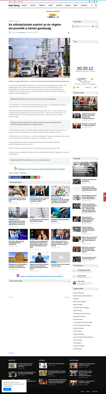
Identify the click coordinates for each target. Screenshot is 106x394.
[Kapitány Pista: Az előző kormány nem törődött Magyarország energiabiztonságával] (77, 115)
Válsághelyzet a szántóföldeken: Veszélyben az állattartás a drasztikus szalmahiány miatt (18, 266)
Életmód (84, 5)
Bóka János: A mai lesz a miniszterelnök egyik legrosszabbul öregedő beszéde (89, 250)
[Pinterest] (35, 177)
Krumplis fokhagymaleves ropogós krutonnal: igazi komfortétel (25, 365)
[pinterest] (96, 1)
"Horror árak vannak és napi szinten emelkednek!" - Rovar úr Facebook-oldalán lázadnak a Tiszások (60, 243)
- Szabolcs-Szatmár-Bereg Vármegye (83, 337)
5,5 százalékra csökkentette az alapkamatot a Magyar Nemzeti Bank (17, 199)
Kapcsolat (20, 1)
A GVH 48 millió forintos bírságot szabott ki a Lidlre (60, 265)
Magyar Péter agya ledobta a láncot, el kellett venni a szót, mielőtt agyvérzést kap (89, 239)
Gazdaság (16, 21)
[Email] (38, 177)
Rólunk (15, 1)
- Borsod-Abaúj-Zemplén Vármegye (82, 295)
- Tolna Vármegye (77, 340)
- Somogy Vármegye (78, 334)
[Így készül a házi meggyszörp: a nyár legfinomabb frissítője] (13, 374)
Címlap (10, 1)
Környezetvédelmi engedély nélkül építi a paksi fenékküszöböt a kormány (88, 229)
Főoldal (11, 21)
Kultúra (59, 5)
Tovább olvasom (7, 385)
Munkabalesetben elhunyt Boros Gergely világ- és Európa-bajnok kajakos (89, 197)
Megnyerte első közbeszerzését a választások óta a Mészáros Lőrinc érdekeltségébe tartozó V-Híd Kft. (39, 267)
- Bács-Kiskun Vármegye (79, 301)
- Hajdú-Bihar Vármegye (79, 316)
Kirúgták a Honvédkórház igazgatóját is (89, 180)
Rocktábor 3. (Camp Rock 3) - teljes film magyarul (89, 124)
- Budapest (76, 298)
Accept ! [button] (7, 389)
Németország (23, 173)
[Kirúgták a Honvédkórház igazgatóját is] (77, 181)
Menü (75, 5)
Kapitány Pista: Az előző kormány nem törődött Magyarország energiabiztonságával (39, 199)
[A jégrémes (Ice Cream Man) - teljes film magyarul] (73, 365)
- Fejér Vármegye (77, 310)
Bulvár (67, 5)
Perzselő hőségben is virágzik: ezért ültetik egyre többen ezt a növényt (57, 372)
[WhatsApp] (32, 177)
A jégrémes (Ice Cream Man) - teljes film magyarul (87, 364)
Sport (50, 5)
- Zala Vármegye (77, 348)
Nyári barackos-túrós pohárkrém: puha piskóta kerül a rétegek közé (27, 381)
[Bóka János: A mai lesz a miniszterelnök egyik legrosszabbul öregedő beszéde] (77, 249)
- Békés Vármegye (78, 304)
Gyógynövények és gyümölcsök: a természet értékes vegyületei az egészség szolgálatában (57, 381)
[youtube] (94, 1)
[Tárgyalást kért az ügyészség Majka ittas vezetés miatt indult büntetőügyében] (77, 219)
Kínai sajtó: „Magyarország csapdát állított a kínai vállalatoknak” (16, 243)
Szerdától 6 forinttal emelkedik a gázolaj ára (60, 220)
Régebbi (67, 297)
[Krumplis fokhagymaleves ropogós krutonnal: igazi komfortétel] (13, 365)
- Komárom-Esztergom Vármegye (82, 325)
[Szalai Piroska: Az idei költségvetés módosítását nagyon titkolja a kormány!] (77, 189)
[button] (92, 5)
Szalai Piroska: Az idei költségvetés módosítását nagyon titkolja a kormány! (89, 188)
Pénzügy (42, 5)
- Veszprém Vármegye (79, 346)
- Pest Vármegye (77, 331)
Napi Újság (14, 5)
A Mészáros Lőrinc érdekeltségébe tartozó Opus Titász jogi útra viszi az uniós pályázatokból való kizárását (17, 222)
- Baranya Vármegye (78, 293)
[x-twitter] (91, 1)
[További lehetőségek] (41, 177)
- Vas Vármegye (77, 343)
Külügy (32, 5)
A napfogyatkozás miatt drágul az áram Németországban (39, 220)
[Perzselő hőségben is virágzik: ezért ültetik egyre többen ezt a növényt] (43, 373)
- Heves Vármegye (78, 319)
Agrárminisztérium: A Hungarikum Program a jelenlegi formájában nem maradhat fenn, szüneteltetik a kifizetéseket (60, 200)
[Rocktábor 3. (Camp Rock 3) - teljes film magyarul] (77, 125)
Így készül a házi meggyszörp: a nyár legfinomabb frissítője (27, 372)
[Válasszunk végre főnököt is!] (43, 365)
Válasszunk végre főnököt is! (56, 363)
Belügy (24, 5)
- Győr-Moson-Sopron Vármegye (81, 313)
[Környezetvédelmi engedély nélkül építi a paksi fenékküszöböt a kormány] (77, 229)
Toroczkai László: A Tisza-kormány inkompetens (89, 258)
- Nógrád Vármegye (78, 328)
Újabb (11, 297)
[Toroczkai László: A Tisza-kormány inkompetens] (77, 259)
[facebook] (89, 1)
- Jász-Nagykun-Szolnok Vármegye (82, 322)
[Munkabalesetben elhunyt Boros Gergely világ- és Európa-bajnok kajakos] (77, 197)
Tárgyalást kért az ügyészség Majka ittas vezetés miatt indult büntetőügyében (88, 219)
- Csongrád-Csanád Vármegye (81, 307)
